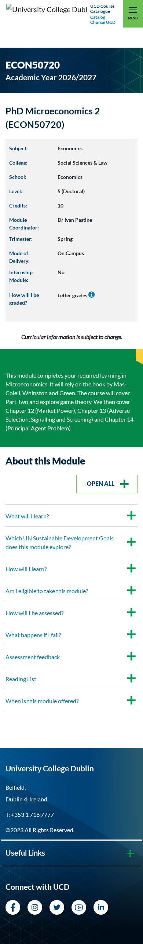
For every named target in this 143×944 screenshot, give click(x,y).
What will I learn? (27, 516)
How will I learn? (26, 568)
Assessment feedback (33, 656)
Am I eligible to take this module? (47, 590)
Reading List (21, 678)
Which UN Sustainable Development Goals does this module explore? (60, 542)
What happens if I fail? (33, 634)
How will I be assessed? (34, 612)
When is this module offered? (42, 700)
